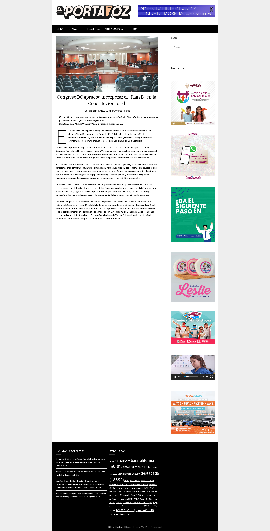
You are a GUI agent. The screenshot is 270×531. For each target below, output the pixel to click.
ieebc (132, 491)
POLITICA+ (146, 503)
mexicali (126, 499)
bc (124, 467)
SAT (112, 510)
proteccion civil (116, 506)
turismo (125, 514)
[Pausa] (174, 376)
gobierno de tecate (118, 491)
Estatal (72, 29)
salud (153, 506)
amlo (115, 460)
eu (141, 488)
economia (135, 481)
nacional (128, 503)
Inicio (59, 29)
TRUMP (115, 514)
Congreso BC (130, 473)
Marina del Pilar (130, 495)
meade (145, 495)
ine (141, 491)
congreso (115, 474)
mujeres (117, 503)
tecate (125, 510)
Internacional (91, 29)
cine (154, 467)
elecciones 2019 (140, 485)
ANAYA (125, 461)
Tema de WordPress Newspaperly (148, 527)
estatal (134, 488)
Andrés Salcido (122, 110)
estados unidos (121, 488)
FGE (149, 488)
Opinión (133, 29)
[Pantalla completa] (211, 376)
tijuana (145, 510)
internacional (151, 491)
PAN (136, 503)
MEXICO (142, 498)
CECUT (133, 467)
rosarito (143, 506)
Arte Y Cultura (114, 29)
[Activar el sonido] (207, 376)
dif (126, 481)
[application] (193, 367)
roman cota (130, 506)
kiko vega (114, 495)
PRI (155, 503)
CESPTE (144, 467)
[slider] (191, 376)
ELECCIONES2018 (123, 485)
